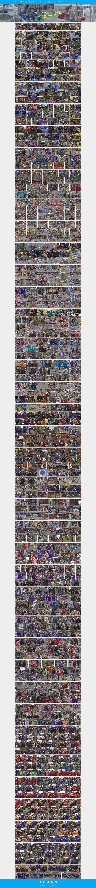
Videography (52, 2)
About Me (32, 2)
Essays (45, 2)
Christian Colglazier (52, 885)
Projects (39, 2)
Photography (62, 2)
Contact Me (71, 2)
